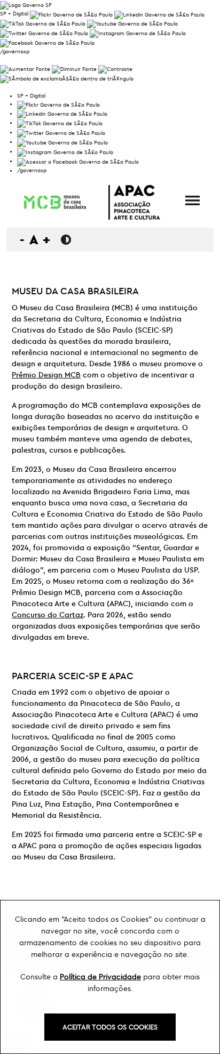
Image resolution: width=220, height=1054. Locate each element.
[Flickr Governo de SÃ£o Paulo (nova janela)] (71, 13)
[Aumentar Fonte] (25, 68)
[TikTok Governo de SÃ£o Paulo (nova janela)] (42, 23)
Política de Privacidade (100, 976)
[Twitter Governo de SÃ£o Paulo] (61, 131)
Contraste (66, 240)
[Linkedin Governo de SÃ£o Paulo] (62, 113)
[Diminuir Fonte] (74, 68)
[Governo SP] (26, 4)
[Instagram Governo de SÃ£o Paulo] (138, 32)
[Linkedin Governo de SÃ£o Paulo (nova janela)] (159, 13)
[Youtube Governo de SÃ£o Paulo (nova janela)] (132, 23)
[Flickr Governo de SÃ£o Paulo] (58, 103)
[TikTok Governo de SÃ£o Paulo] (60, 122)
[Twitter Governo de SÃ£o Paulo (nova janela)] (44, 32)
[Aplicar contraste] (115, 68)
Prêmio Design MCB (46, 375)
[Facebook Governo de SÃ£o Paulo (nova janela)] (47, 41)
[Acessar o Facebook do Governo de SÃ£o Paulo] (78, 160)
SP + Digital (14, 13)
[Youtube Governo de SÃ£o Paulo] (62, 141)
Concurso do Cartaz (47, 614)
